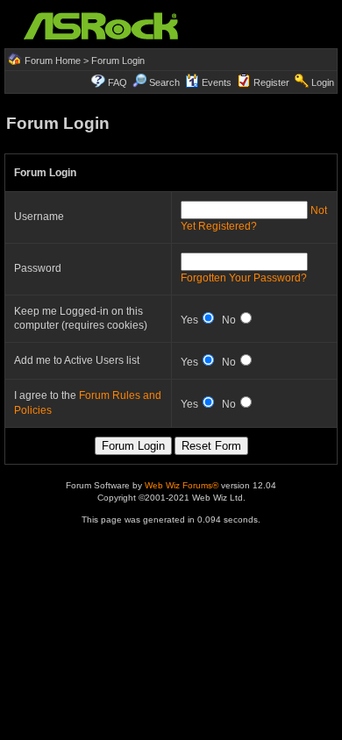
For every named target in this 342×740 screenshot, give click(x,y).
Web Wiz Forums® (181, 485)
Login (322, 82)
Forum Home (53, 60)
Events (217, 82)
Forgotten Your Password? (244, 278)
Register (271, 82)
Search (164, 82)
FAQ (117, 82)
